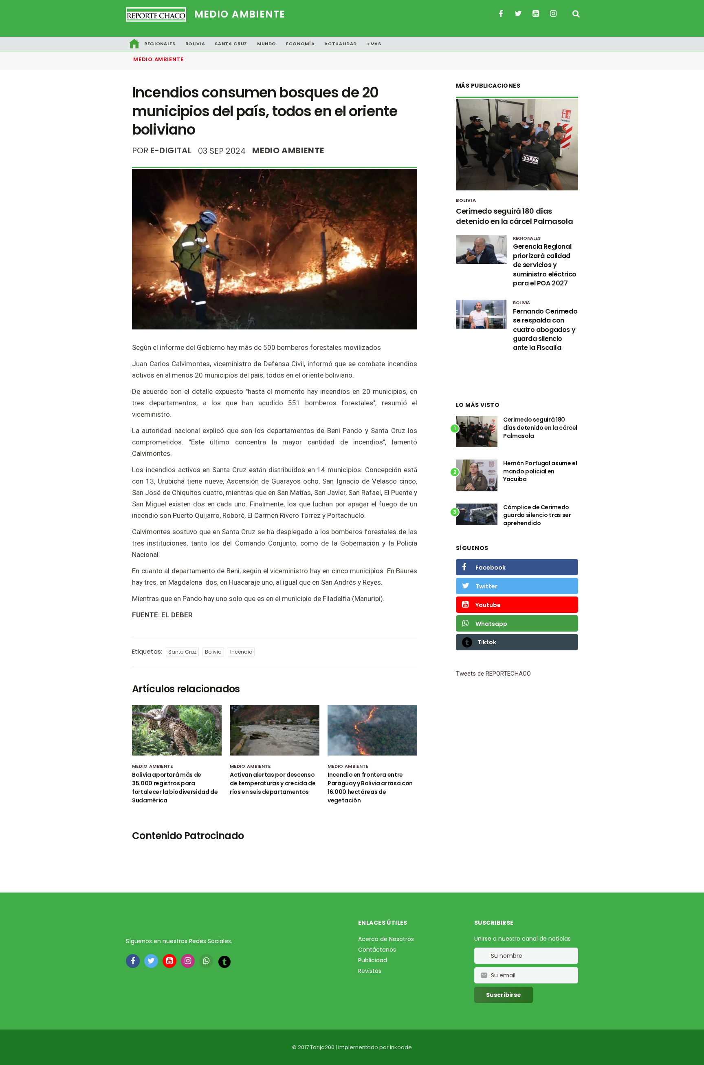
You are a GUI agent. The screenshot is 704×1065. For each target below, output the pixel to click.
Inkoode (401, 1047)
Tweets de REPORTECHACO (493, 673)
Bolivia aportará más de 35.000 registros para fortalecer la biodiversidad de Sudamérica (175, 787)
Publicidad (372, 960)
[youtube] (169, 961)
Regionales (160, 43)
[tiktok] (224, 961)
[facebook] (133, 961)
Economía (300, 43)
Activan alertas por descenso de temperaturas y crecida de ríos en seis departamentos (272, 783)
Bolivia (195, 43)
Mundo (266, 43)
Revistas (369, 971)
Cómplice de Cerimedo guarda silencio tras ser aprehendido (537, 515)
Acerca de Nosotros (386, 939)
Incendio (241, 651)
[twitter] (151, 961)
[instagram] (188, 961)
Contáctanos (377, 950)
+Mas (374, 43)
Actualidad (340, 43)
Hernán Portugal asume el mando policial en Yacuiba (540, 471)
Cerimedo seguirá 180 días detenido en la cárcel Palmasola (514, 216)
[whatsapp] (206, 961)
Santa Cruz (231, 43)
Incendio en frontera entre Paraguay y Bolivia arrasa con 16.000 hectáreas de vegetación (370, 787)
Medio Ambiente (240, 14)
